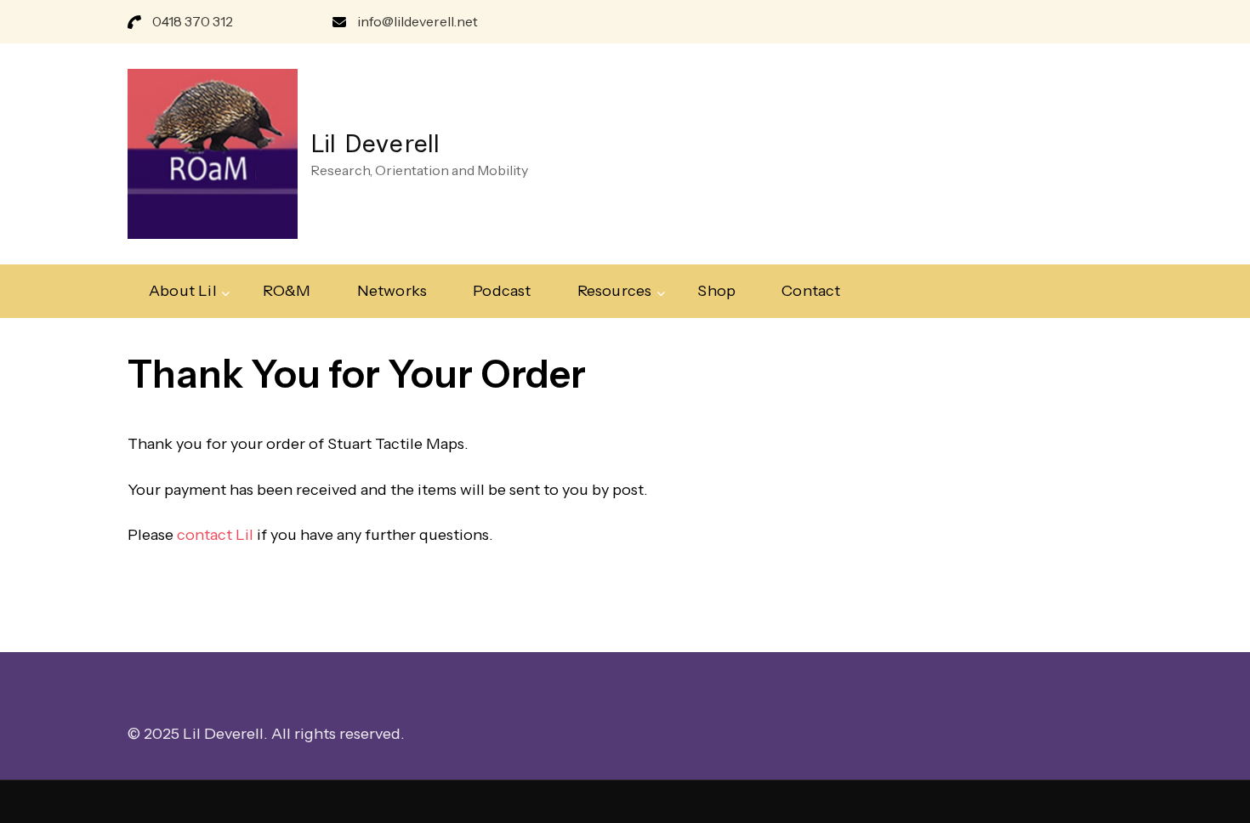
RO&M (287, 290)
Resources (614, 290)
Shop (716, 290)
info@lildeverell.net (417, 21)
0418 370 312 (192, 21)
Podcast (502, 290)
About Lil (183, 290)
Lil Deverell (375, 143)
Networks (392, 290)
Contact (810, 290)
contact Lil (215, 534)
